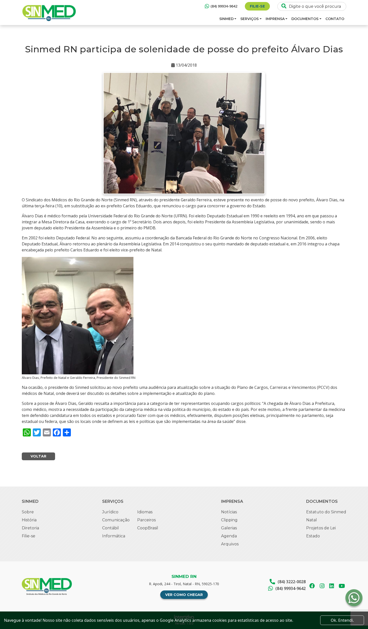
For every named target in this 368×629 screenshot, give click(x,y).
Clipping (229, 520)
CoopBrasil (147, 528)
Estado (313, 536)
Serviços (249, 19)
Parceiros (146, 520)
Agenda (229, 536)
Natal (311, 520)
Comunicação (116, 520)
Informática (113, 536)
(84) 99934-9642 (224, 6)
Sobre (28, 512)
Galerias (229, 528)
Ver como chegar (184, 594)
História (29, 520)
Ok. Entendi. (342, 620)
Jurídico (110, 512)
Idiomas (144, 512)
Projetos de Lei (321, 528)
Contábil (110, 528)
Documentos (304, 19)
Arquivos (230, 544)
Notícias (229, 512)
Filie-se (257, 6)
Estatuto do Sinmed (326, 512)
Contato (334, 19)
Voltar (38, 456)
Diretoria (30, 528)
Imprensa (275, 19)
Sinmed (226, 19)
